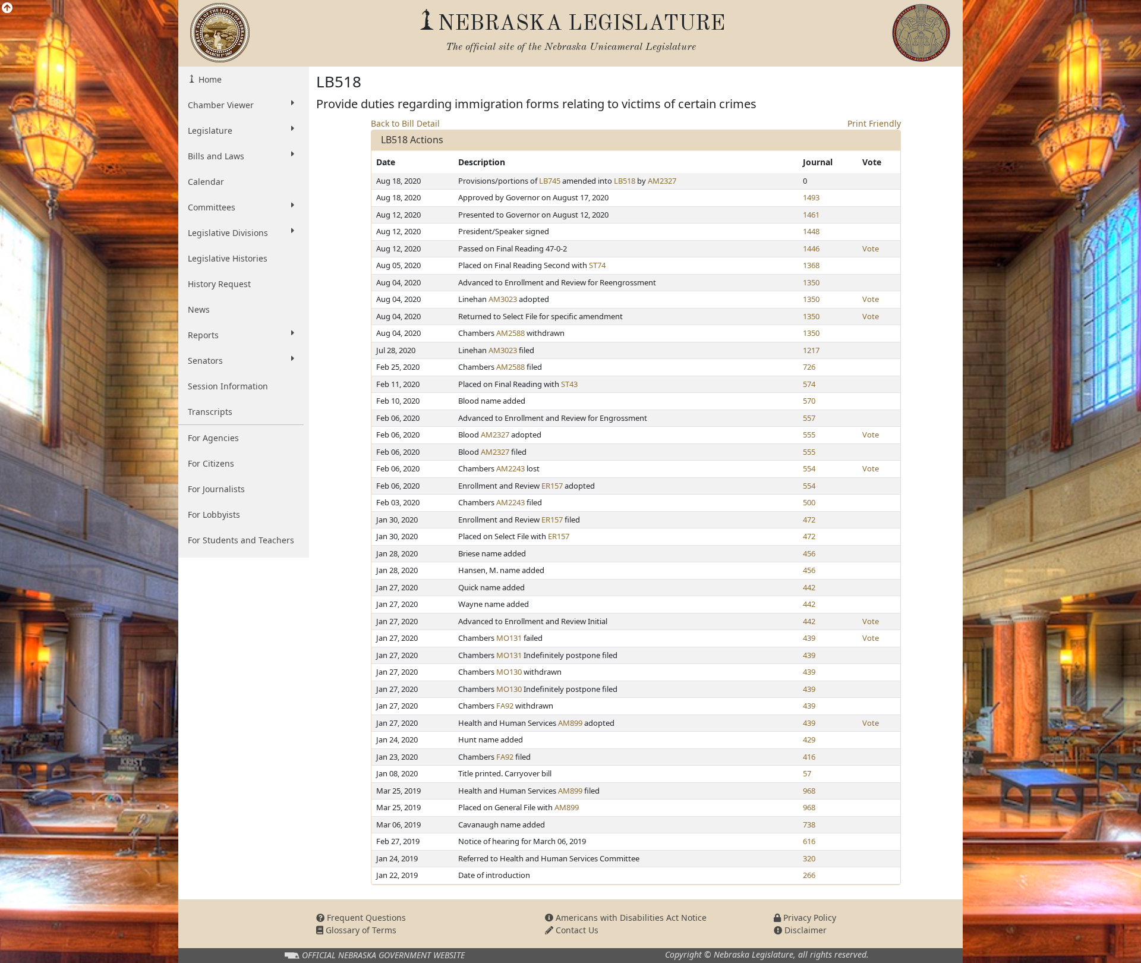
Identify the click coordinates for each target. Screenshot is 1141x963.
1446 (811, 248)
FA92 (504, 705)
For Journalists (216, 489)
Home (209, 79)
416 (809, 756)
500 (809, 502)
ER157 (552, 485)
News (199, 309)
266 (809, 875)
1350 (811, 282)
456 (809, 553)
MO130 (509, 671)
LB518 (624, 180)
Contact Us (575, 930)
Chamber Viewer (221, 105)
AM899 (570, 722)
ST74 (597, 265)
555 (809, 434)
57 (807, 773)
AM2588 (510, 333)
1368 (811, 265)
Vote (870, 248)
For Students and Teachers (241, 540)
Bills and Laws (216, 156)
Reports (203, 335)
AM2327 (662, 180)
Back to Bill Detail (405, 123)
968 (809, 790)
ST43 (569, 384)
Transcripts (210, 411)
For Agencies (213, 437)
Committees (211, 207)
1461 (811, 214)
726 (809, 366)
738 (809, 824)
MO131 (509, 637)
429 (809, 739)
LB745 (549, 180)
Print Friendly (874, 123)
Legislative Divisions (228, 232)
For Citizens (211, 463)
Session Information (228, 386)
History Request (219, 283)
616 (809, 841)
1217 (811, 350)
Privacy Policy (808, 917)
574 (809, 384)
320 (809, 858)
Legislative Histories (227, 258)
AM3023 (502, 299)
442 (809, 587)
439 (809, 637)
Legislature (210, 130)
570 (809, 400)
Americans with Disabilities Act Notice (630, 917)
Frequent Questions (365, 917)
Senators (205, 360)
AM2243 (510, 468)
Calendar (206, 181)
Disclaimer (804, 930)
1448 (811, 231)
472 (809, 519)
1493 (811, 197)
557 (809, 418)
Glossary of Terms (359, 930)
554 (809, 468)
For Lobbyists (214, 514)
